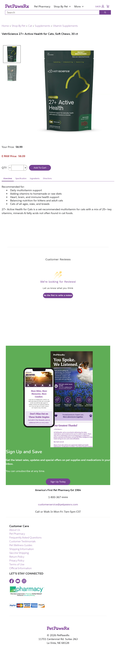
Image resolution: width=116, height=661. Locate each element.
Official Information (20, 568)
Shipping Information (21, 549)
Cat (30, 25)
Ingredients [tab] (35, 178)
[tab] (12, 54)
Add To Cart (40, 167)
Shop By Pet (61, 6)
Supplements (42, 25)
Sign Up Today (58, 481)
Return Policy (16, 556)
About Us (14, 529)
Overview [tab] (7, 178)
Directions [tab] (47, 178)
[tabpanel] (58, 205)
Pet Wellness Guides (20, 545)
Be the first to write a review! (58, 295)
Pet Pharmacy (42, 6)
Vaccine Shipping (19, 552)
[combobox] (51, 12)
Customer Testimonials (22, 541)
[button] (100, 6)
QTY (4, 167)
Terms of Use (16, 564)
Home (5, 25)
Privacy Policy (16, 560)
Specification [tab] (20, 178)
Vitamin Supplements (65, 25)
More (77, 6)
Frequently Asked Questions (25, 537)
